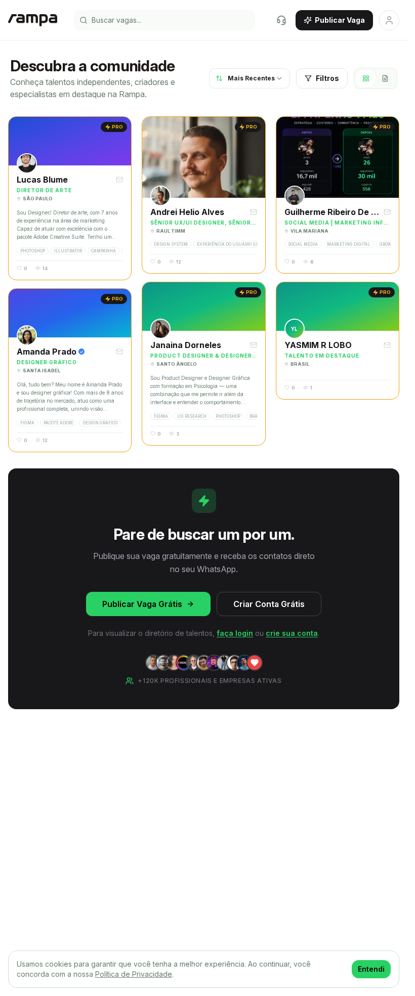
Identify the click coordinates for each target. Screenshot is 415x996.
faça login (235, 633)
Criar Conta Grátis (269, 604)
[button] (70, 198)
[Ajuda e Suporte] (281, 20)
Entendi (371, 969)
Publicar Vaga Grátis (142, 604)
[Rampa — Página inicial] (32, 20)
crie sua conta (292, 633)
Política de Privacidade (133, 974)
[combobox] (249, 78)
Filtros (327, 78)
